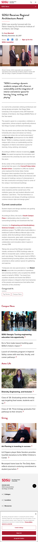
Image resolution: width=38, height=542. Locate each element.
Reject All (19, 533)
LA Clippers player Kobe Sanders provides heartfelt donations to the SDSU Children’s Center (19, 455)
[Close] (36, 514)
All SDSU (35, 2)
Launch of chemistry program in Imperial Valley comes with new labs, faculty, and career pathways (18, 354)
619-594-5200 (6, 485)
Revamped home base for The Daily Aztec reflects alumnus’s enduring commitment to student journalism (19, 466)
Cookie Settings (19, 527)
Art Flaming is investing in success (16, 446)
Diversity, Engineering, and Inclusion (17, 391)
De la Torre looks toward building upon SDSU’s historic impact (17, 344)
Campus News (17, 294)
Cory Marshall (9, 33)
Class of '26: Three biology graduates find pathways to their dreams (18, 410)
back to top (34, 486)
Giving (5, 418)
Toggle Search (31, 2)
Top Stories (6, 294)
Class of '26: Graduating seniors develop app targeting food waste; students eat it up (18, 400)
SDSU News (5, 6)
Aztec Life (6, 363)
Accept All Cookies (19, 538)
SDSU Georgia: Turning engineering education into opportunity (17, 336)
